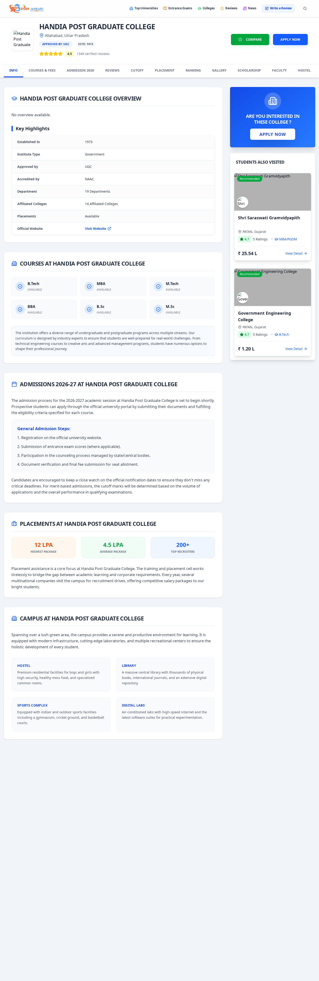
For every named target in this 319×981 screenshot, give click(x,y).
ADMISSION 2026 (80, 70)
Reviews (231, 8)
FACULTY (279, 70)
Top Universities (146, 8)
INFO (13, 70)
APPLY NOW (290, 39)
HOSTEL (304, 70)
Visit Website (95, 228)
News (252, 8)
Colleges (209, 8)
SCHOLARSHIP (249, 70)
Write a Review (281, 8)
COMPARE (254, 39)
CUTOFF (137, 70)
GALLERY (219, 70)
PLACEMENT (164, 70)
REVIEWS (112, 70)
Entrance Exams (180, 8)
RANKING (193, 70)
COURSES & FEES (42, 70)
